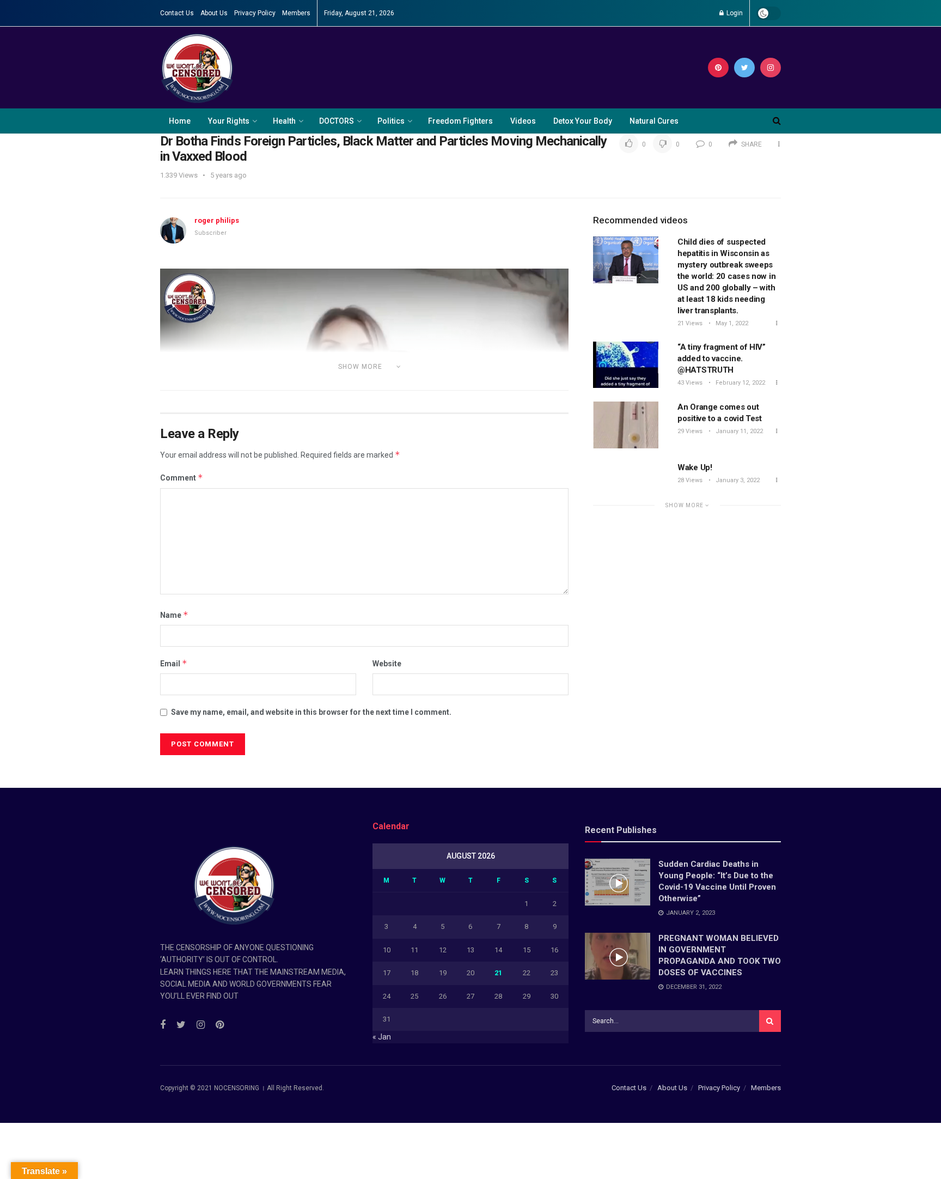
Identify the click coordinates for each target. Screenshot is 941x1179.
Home (180, 121)
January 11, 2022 (738, 431)
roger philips (216, 220)
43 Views (689, 382)
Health (284, 121)
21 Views (689, 323)
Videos (523, 121)
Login (734, 13)
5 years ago (228, 175)
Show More (685, 505)
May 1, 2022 (731, 323)
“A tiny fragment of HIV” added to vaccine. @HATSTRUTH (721, 358)
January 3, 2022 (737, 480)
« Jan (381, 1036)
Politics (391, 121)
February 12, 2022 (739, 382)
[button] (364, 384)
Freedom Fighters (460, 121)
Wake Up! (694, 467)
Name (174, 615)
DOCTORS (336, 121)
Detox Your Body (582, 121)
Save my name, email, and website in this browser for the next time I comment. (311, 712)
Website (386, 663)
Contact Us (177, 13)
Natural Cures (654, 121)
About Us (214, 13)
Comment (181, 477)
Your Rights (228, 121)
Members (296, 13)
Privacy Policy (255, 13)
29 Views (689, 431)
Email (173, 663)
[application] (364, 384)
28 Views (689, 480)
